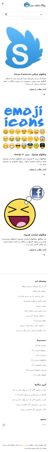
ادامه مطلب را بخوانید (37, 89)
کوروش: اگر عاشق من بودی (26, 405)
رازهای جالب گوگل (39, 291)
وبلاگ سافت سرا (38, 5)
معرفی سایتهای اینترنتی (37, 370)
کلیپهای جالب (41, 375)
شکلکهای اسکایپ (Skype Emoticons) (30, 74)
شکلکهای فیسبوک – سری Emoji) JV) (30, 154)
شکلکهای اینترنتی (40, 360)
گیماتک (43, 395)
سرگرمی (42, 355)
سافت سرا (24, 445)
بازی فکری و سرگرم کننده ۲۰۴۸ (27, 395)
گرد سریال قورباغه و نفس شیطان (34, 286)
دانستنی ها (42, 345)
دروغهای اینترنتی (40, 350)
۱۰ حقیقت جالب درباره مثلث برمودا (33, 326)
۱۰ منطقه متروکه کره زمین (36, 316)
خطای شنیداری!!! (39, 321)
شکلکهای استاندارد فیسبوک (35, 235)
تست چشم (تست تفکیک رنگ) (35, 311)
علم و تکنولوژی (40, 365)
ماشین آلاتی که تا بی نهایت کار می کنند (26, 390)
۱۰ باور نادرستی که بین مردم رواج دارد (32, 296)
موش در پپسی (41, 306)
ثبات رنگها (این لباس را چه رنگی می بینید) (31, 330)
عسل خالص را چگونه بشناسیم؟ (35, 301)
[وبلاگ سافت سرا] (27, 5)
